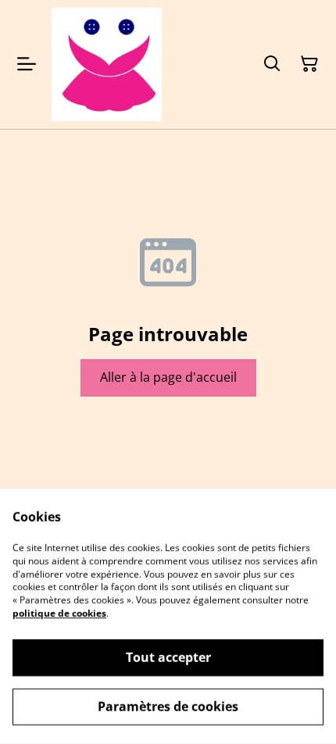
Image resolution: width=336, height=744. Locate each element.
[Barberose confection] (107, 64)
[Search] (272, 64)
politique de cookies (59, 613)
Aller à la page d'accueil (168, 377)
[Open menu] (26, 64)
